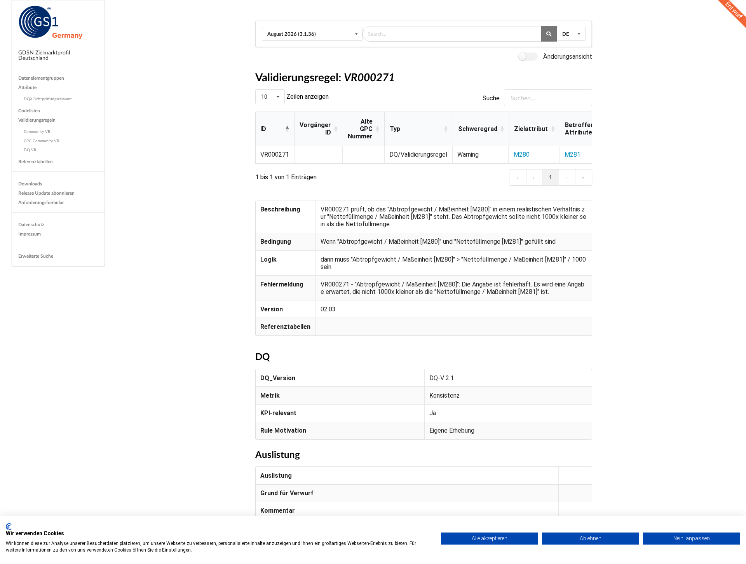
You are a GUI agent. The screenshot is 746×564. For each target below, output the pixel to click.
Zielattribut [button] (531, 129)
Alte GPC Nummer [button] (360, 129)
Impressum (29, 234)
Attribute (27, 87)
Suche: (492, 98)
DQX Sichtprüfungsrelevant (48, 98)
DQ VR (30, 149)
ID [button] (263, 129)
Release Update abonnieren (46, 193)
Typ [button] (395, 129)
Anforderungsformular (41, 202)
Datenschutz (31, 224)
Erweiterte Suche (35, 256)
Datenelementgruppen (41, 78)
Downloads (30, 184)
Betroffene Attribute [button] (581, 128)
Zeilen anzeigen (307, 96)
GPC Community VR (41, 140)
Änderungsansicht (567, 56)
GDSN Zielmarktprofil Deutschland (44, 55)
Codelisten (29, 110)
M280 (522, 154)
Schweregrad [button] (477, 129)
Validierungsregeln (37, 120)
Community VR (37, 131)
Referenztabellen (35, 161)
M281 (572, 154)
